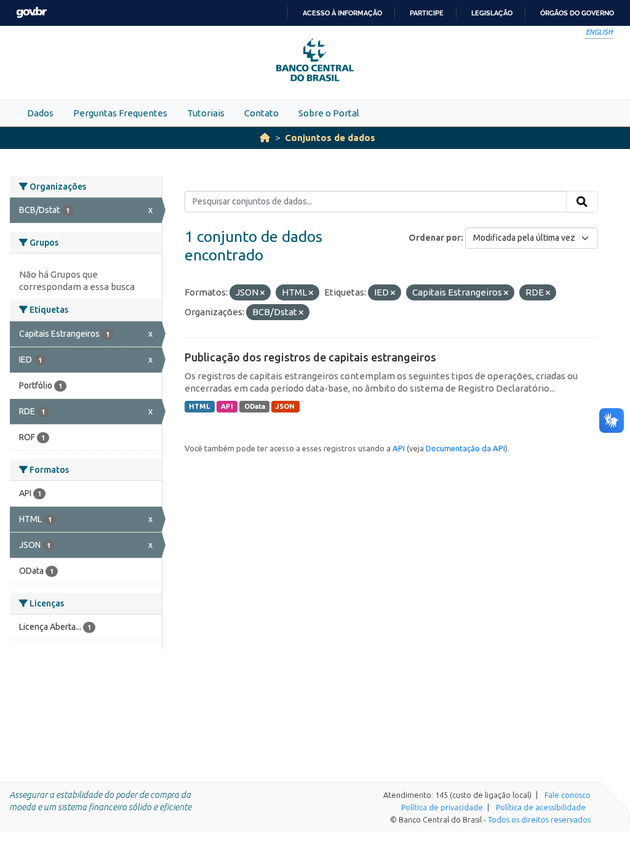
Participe (427, 13)
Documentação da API (465, 448)
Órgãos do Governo (577, 13)
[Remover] (262, 293)
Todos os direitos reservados (539, 819)
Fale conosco (567, 795)
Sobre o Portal (328, 113)
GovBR (31, 12)
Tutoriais (206, 113)
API (227, 406)
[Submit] (582, 202)
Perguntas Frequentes (120, 113)
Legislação (491, 13)
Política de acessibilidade (541, 807)
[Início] (265, 137)
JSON (285, 406)
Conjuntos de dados (330, 137)
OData (254, 406)
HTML (199, 406)
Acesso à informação (342, 13)
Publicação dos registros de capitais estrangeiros (310, 357)
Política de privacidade (442, 807)
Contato (261, 113)
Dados (40, 113)
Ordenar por (435, 238)
